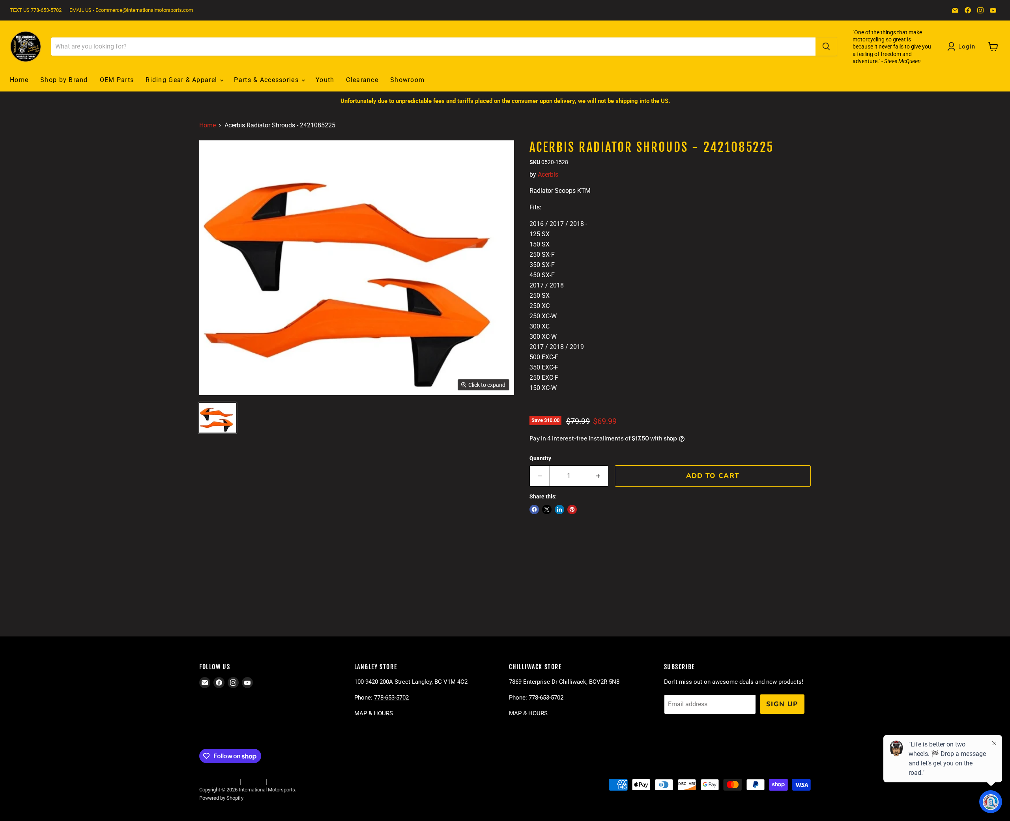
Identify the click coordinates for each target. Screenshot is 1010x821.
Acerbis (548, 174)
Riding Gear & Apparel (182, 80)
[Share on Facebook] (534, 509)
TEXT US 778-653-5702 (36, 10)
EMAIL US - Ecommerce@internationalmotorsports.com (131, 10)
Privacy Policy (332, 781)
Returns (253, 781)
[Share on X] (547, 509)
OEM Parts (117, 80)
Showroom (407, 80)
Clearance (362, 80)
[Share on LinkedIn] (559, 509)
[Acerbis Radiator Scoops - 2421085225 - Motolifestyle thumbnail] (217, 417)
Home (19, 80)
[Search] (826, 46)
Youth (325, 80)
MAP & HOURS (373, 713)
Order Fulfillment (217, 781)
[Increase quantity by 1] (598, 476)
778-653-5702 (391, 697)
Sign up (782, 704)
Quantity (540, 458)
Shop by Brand (64, 80)
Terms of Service (290, 781)
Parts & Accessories (267, 80)
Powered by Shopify (221, 798)
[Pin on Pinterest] (572, 509)
